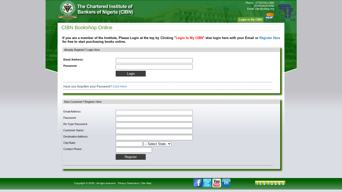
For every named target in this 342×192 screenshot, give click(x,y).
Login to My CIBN (250, 19)
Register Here (269, 38)
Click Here (120, 86)
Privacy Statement (128, 183)
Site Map (146, 183)
